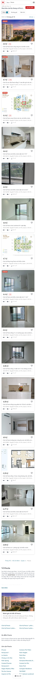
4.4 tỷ (5, 116)
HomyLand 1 (5, 652)
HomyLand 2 (5, 666)
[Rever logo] (3, 2)
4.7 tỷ (5, 80)
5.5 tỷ (5, 330)
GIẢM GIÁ (5, 21)
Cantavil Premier (7, 663)
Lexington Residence (25, 668)
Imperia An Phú (6, 674)
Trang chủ (8, 560)
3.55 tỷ (5, 545)
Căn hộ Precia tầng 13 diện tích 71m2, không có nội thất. (18, 368)
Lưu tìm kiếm (30, 7)
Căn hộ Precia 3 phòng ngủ (26, 628)
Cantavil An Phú (24, 663)
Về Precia (6, 568)
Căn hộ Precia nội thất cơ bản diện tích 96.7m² (15, 511)
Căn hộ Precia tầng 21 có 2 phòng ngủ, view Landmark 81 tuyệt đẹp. (18, 333)
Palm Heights (23, 652)
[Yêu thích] (31, 43)
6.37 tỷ (5, 509)
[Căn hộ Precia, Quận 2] (18, 77)
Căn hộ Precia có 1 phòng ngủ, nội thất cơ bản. (15, 547)
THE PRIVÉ (22, 671)
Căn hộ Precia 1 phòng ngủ (26, 625)
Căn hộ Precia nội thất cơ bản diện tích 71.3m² (15, 297)
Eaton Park (22, 666)
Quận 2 (23, 560)
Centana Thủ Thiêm (25, 650)
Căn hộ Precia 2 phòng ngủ (9, 628)
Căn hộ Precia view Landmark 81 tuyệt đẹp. (14, 225)
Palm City (22, 658)
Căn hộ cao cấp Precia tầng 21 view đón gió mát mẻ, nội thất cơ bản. (18, 82)
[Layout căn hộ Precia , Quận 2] (18, 470)
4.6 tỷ (5, 151)
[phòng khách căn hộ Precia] (18, 363)
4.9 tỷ (5, 437)
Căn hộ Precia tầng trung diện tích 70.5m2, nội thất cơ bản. (18, 404)
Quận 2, (24, 49)
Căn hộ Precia (6, 625)
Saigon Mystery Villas (8, 668)
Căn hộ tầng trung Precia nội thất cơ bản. (14, 261)
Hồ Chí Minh (30, 49)
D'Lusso (4, 650)
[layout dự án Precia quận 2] (18, 255)
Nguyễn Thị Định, (13, 49)
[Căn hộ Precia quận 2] (18, 291)
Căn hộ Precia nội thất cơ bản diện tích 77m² (15, 154)
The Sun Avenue (6, 671)
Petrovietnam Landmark (26, 674)
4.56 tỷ (6, 366)
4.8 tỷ (5, 223)
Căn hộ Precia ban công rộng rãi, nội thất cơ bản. (16, 46)
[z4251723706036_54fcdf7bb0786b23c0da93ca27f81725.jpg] (18, 184)
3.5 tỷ (5, 44)
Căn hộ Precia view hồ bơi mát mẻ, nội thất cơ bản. (16, 118)
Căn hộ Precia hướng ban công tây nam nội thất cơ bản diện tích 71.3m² (18, 440)
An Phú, (20, 49)
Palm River (22, 655)
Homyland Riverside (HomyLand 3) (26, 660)
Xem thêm (5, 588)
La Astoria (5, 655)
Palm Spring (5, 660)
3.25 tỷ (5, 473)
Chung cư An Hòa (7, 658)
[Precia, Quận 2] (18, 41)
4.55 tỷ (5, 402)
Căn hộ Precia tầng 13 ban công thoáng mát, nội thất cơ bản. (18, 476)
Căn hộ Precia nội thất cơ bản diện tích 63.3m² (15, 190)
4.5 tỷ (5, 187)
